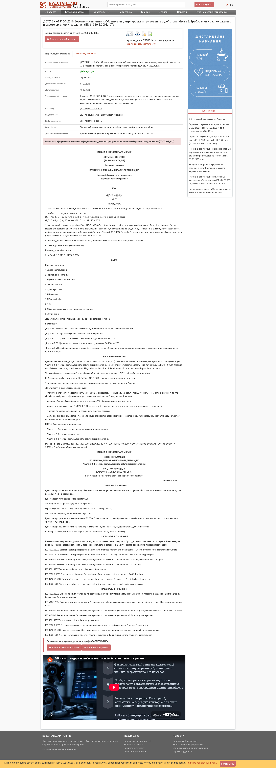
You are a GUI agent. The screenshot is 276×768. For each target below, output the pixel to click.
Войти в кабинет (63, 39)
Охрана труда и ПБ (183, 751)
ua (227, 5)
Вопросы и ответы (133, 744)
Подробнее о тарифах (96, 647)
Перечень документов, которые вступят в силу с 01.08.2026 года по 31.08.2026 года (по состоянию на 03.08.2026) (209, 140)
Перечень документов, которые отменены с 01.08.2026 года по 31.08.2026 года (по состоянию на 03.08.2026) (210, 127)
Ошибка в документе (135, 751)
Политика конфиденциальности (59, 749)
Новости (182, 12)
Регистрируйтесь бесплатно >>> (141, 44)
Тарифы (145, 12)
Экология (178, 741)
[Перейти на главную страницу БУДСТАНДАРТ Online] (71, 4)
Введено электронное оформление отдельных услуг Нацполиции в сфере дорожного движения (207, 168)
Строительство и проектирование (190, 748)
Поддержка (125, 12)
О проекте (50, 12)
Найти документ (204, 4)
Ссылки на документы (85, 54)
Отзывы (163, 12)
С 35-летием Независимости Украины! (207, 119)
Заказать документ (134, 748)
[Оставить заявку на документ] (154, 33)
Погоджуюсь (227, 764)
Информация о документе (57, 54)
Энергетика (191, 741)
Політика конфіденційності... (201, 762)
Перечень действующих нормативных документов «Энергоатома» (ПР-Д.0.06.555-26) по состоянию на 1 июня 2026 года (210, 180)
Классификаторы (75, 12)
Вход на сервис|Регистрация (212, 12)
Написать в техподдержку (138, 741)
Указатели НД (101, 12)
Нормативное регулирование (188, 744)
